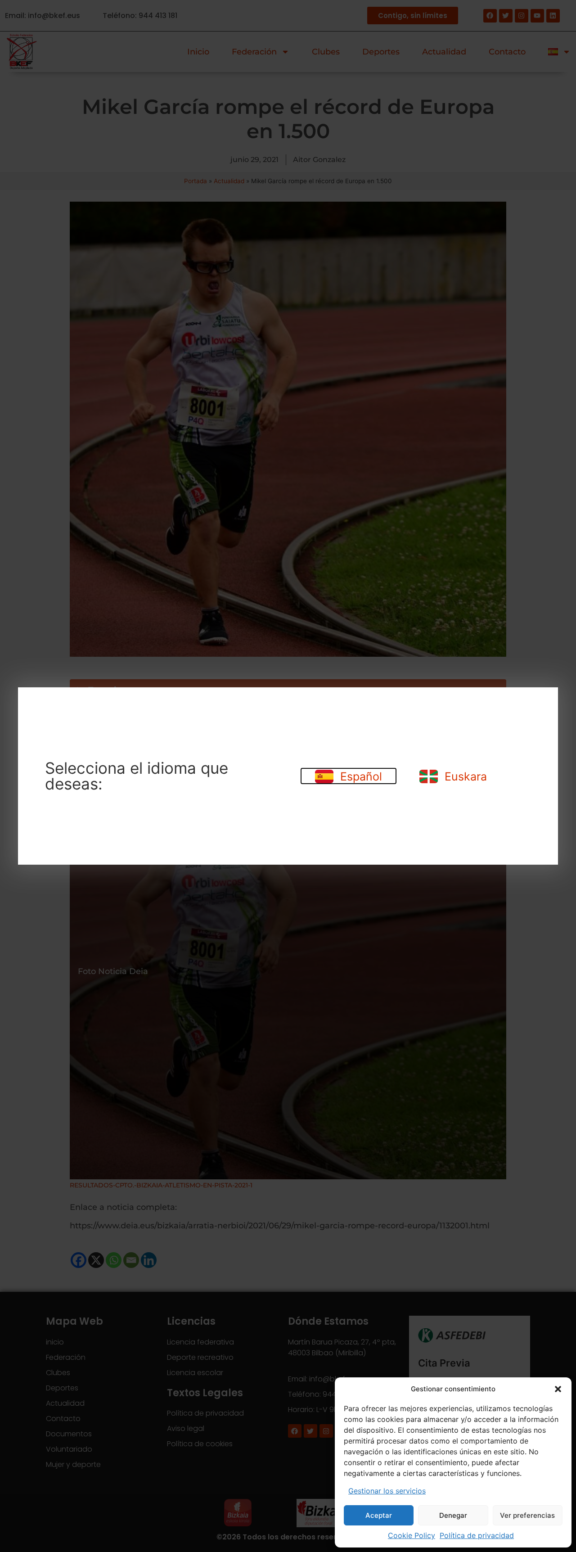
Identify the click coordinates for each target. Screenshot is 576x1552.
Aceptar (378, 1515)
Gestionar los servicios (387, 1490)
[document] (288, 776)
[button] (558, 1389)
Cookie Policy (411, 1535)
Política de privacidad (477, 1535)
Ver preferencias (527, 1515)
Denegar (453, 1515)
